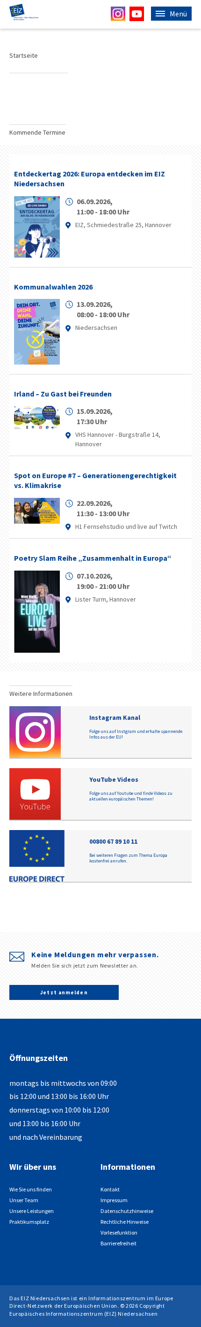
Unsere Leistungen (31, 1210)
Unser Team (23, 1200)
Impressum (114, 1200)
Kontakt (110, 1189)
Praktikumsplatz (29, 1221)
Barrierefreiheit (118, 1243)
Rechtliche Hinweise (124, 1221)
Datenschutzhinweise (126, 1210)
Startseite (23, 55)
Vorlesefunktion (118, 1232)
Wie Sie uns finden (30, 1189)
